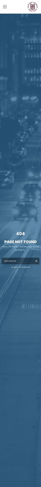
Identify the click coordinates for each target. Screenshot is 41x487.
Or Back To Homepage (20, 267)
